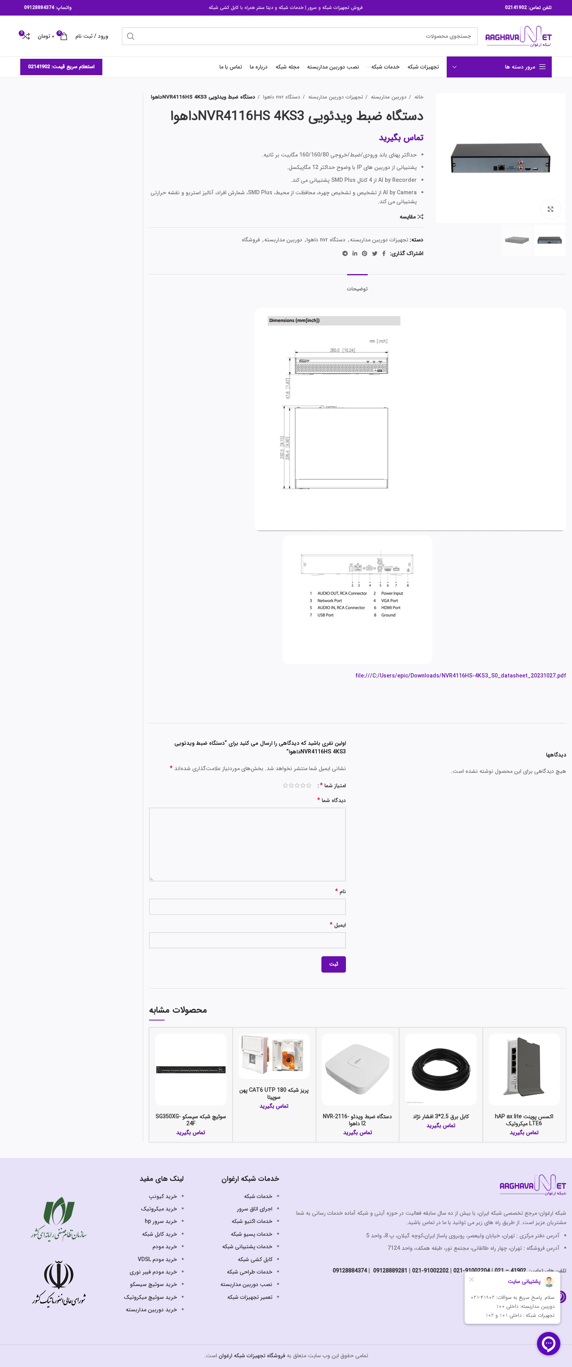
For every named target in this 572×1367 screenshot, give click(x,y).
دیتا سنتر (264, 7)
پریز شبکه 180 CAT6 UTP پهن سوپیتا (274, 1093)
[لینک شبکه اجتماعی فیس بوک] (384, 253)
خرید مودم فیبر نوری (153, 1272)
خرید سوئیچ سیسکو (153, 1284)
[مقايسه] (494, 1046)
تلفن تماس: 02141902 (528, 7)
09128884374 (39, 7)
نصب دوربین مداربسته (246, 1284)
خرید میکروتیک (159, 1209)
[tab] (357, 285)
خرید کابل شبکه (159, 1234)
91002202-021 (430, 1271)
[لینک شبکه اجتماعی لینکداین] (355, 253)
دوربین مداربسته (388, 97)
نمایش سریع (494, 1064)
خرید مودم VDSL (157, 1259)
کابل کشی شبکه (224, 7)
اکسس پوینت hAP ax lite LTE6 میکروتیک (524, 1120)
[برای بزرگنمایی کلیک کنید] (550, 209)
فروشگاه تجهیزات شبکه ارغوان (252, 1355)
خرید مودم (165, 1246)
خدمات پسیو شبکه (251, 1234)
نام (340, 891)
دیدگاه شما (331, 800)
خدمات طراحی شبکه (249, 1272)
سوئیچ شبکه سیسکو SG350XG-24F (191, 1120)
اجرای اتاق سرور (254, 1209)
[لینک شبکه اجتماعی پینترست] (365, 253)
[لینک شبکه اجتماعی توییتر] (375, 253)
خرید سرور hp (161, 1221)
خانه (418, 97)
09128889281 (389, 1271)
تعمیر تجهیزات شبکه (249, 1297)
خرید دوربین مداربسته (151, 1309)
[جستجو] (131, 36)
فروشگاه (251, 240)
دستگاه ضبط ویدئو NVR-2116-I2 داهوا (357, 1120)
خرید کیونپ (163, 1196)
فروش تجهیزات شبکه (342, 7)
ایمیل (338, 925)
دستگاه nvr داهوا (280, 97)
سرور (312, 7)
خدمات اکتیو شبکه (252, 1221)
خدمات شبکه (291, 7)
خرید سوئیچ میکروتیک (150, 1297)
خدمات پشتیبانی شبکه (247, 1246)
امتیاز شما (333, 786)
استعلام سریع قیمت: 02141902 (61, 67)
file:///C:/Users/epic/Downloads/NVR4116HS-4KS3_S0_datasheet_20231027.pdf (460, 676)
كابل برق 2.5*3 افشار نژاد (441, 1116)
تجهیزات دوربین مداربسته (335, 97)
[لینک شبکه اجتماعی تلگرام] (345, 253)
